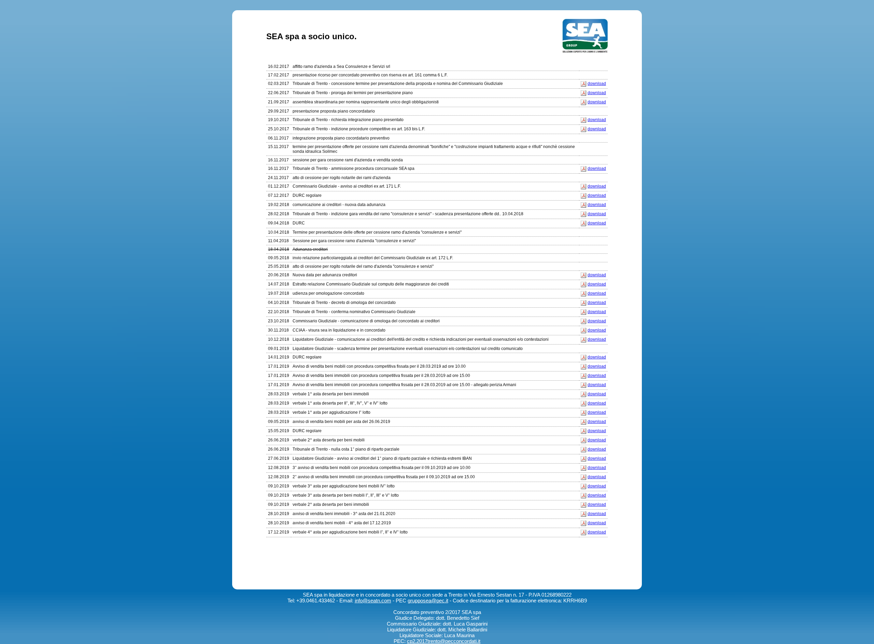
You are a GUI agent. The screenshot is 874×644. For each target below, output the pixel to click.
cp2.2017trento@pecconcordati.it (443, 641)
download (597, 83)
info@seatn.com (373, 600)
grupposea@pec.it (428, 600)
